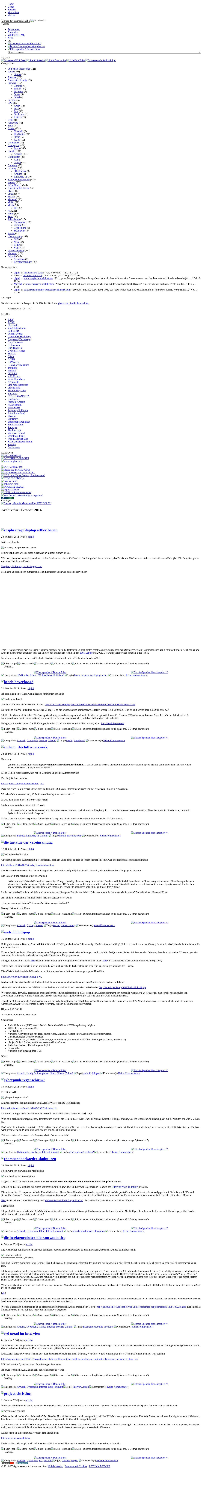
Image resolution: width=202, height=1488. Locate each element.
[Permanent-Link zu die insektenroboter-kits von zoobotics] (33, 1238)
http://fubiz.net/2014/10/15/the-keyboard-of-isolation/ (27, 865)
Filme (10, 125)
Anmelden (13, 32)
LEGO (11, 191)
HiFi (16, 208)
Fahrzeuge (13, 122)
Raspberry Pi (20, 176)
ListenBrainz (14, 387)
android (87, 1073)
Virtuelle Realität (16, 250)
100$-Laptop (86, 652)
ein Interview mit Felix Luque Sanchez (64, 1200)
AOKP (11, 322)
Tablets (11, 233)
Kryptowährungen (23, 262)
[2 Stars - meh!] (25, 663)
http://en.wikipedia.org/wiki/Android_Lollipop (122, 987)
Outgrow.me (14, 399)
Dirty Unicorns (15, 342)
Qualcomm (19, 114)
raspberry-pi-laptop (91, 675)
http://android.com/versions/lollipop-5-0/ (21, 976)
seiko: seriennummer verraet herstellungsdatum (47, 289)
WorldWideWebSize (18, 438)
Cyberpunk (19, 222)
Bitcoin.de (13, 325)
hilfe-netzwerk (74, 835)
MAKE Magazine (17, 390)
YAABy (12, 444)
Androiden (19, 259)
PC (9, 210)
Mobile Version (55, 1466)
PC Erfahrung (14, 404)
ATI (16, 159)
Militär (11, 202)
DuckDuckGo (15, 348)
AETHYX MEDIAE (99, 1466)
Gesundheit (13, 142)
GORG (11, 359)
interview (77, 1386)
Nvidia (17, 162)
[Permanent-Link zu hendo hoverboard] (17, 682)
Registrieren (14, 29)
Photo (10, 213)
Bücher (11, 100)
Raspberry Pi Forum (18, 410)
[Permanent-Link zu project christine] (16, 1393)
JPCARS (12, 373)
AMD (17, 105)
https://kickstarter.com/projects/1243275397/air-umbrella (29, 1108)
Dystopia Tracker (16, 350)
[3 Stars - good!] (42, 663)
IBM (16, 108)
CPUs (11, 102)
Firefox (17, 88)
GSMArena (13, 362)
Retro (10, 216)
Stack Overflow (15, 424)
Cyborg (17, 225)
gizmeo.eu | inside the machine (73, 303)
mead (86, 1386)
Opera (17, 94)
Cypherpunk (20, 227)
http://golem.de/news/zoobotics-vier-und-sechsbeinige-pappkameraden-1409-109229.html (141, 1306)
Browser (12, 83)
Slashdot (12, 416)
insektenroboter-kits (93, 1326)
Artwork (12, 77)
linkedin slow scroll (33, 272)
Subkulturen (14, 219)
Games (11, 128)
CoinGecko (13, 330)
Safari (17, 97)
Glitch (11, 356)
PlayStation (19, 134)
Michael (18, 284)
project (74, 1460)
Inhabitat (12, 370)
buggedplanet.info (17, 328)
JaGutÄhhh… (15, 185)
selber (105, 675)
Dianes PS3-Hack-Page (19, 336)
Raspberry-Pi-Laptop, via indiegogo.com (21, 566)
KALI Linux (14, 376)
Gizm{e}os (13, 145)
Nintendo (18, 131)
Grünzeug (13, 165)
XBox (17, 139)
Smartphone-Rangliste (19, 421)
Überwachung (15, 236)
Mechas (11, 196)
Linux (11, 193)
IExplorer (18, 91)
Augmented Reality (17, 80)
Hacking (12, 168)
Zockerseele (14, 447)
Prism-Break (14, 407)
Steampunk (19, 230)
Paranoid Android (16, 401)
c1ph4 (17, 272)
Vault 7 (17, 247)
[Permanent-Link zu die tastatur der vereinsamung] (27, 842)
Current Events (15, 333)
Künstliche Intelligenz (18, 188)
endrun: (62, 835)
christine (66, 1460)
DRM (10, 120)
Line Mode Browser (18, 384)
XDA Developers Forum (20, 441)
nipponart (12, 393)
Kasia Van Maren (16, 379)
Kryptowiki (13, 382)
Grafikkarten (14, 156)
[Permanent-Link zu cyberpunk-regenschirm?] (23, 1080)
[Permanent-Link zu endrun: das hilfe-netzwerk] (24, 747)
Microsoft (12, 199)
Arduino (18, 173)
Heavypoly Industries (18, 365)
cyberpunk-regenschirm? (81, 1152)
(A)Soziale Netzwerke (19, 68)
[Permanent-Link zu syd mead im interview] (20, 1333)
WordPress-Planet (16, 436)
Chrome (18, 85)
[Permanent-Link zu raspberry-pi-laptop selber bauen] (29, 530)
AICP (10, 319)
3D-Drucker (20, 171)
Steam (17, 137)
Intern (17, 148)
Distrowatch (14, 345)
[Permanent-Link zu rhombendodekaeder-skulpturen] (28, 1159)
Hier (33, 960)
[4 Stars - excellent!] (61, 663)
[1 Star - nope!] (9, 663)
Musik (11, 205)
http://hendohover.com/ (112, 723)
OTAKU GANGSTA (19, 396)
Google (11, 151)
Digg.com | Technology (19, 339)
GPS (16, 239)
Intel (16, 111)
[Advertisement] (101, 520)
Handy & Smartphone (19, 179)
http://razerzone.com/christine (15, 1438)
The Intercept (14, 430)
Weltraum (12, 253)
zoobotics (108, 1326)
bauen (77, 675)
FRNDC (12, 353)
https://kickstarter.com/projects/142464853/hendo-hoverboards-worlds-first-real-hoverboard (90, 704)
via (42, 783)
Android (18, 154)
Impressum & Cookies (76, 1466)
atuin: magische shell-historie (38, 278)
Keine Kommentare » (136, 675)
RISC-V (18, 117)
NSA (16, 242)
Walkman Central (16, 433)
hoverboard (79, 740)
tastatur (56, 925)
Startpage (12, 427)
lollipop (96, 1073)
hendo (69, 740)
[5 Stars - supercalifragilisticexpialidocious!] (94, 663)
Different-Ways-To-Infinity (125, 1187)
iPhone (17, 74)
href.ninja (12, 367)
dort (105, 960)
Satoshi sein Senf (16, 413)
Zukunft (12, 256)
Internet (11, 182)
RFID (17, 244)
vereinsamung (68, 925)
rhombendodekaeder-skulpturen (89, 1231)
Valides (16, 35)
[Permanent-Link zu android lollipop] (15, 932)
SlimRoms (13, 419)
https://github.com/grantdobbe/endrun (20, 783)
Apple (11, 71)
